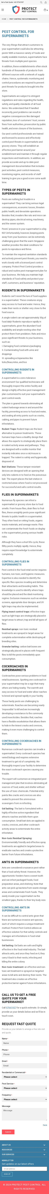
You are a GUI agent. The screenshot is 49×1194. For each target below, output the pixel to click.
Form (45, 1125)
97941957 (11, 1007)
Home (4, 19)
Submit (8, 1132)
